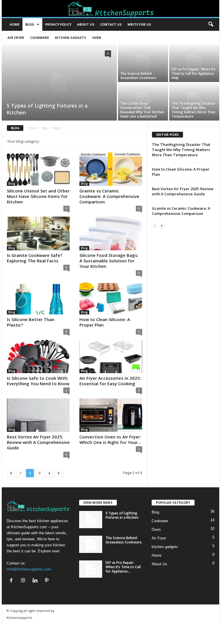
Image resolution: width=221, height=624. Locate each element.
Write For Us (139, 24)
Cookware (39, 37)
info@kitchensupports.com (29, 569)
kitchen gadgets (70, 37)
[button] (210, 24)
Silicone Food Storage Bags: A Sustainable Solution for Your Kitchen (108, 260)
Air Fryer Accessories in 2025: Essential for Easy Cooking (110, 380)
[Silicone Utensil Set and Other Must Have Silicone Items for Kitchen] (38, 169)
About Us (159, 564)
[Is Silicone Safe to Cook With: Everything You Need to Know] (38, 356)
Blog (29, 24)
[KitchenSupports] (110, 8)
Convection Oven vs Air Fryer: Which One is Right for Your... (110, 439)
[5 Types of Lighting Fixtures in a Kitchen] (59, 83)
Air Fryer (15, 37)
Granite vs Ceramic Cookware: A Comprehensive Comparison (109, 196)
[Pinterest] (47, 581)
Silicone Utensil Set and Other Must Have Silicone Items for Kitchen (38, 196)
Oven (96, 37)
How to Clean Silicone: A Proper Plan (104, 322)
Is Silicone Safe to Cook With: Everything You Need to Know (38, 380)
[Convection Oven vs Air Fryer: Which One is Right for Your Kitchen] (110, 415)
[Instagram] (24, 581)
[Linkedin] (36, 581)
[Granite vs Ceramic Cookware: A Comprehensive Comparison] (110, 169)
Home (14, 24)
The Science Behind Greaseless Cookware (138, 75)
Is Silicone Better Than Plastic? (30, 322)
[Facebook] (12, 581)
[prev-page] (155, 226)
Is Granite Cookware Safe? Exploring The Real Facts (34, 258)
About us (85, 24)
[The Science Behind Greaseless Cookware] (143, 63)
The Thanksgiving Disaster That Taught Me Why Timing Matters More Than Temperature (194, 110)
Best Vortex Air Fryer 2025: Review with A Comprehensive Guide (38, 442)
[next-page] (162, 226)
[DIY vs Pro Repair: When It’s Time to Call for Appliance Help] (194, 63)
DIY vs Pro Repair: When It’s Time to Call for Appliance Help (194, 73)
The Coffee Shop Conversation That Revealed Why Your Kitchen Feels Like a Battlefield (142, 110)
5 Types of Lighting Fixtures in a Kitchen (122, 515)
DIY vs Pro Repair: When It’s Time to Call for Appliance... (123, 567)
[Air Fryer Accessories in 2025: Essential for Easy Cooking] (110, 356)
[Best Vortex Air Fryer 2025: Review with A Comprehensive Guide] (38, 415)
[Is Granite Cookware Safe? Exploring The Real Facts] (38, 233)
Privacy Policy (58, 24)
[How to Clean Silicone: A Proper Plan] (110, 297)
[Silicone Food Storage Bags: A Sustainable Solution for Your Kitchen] (110, 233)
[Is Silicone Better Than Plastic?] (38, 297)
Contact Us (111, 24)
